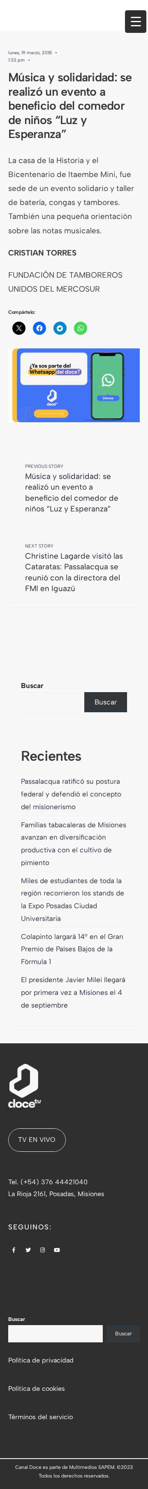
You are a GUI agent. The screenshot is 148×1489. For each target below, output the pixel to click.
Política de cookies (36, 1388)
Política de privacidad (41, 1360)
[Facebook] (14, 1251)
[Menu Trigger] (135, 21)
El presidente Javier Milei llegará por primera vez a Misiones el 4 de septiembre (73, 992)
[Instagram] (43, 1251)
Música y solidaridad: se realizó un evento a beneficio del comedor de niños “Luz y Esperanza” (71, 488)
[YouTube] (57, 1251)
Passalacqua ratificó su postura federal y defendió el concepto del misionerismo (71, 794)
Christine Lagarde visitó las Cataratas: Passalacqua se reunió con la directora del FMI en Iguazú (74, 568)
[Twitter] (28, 1251)
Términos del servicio (40, 1417)
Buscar (32, 685)
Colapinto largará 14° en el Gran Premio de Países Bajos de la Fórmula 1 (72, 949)
